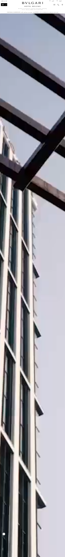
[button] (60, 1)
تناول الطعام (51, 12)
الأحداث (40, 12)
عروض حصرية (30, 12)
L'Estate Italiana (10, 12)
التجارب (34, 12)
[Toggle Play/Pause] (4, 534)
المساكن (54, 12)
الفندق (57, 12)
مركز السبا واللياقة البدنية (45, 12)
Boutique (37, 12)
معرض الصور (26, 12)
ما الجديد (22, 12)
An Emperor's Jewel (16, 12)
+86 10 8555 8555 (38, 9)
